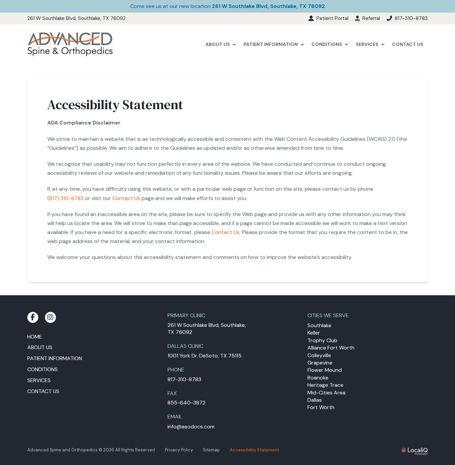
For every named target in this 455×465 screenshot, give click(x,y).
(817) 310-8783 (65, 198)
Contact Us (126, 198)
